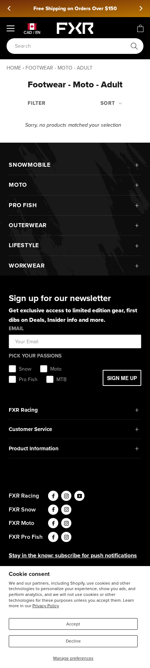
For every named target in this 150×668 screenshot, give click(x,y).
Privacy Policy (45, 605)
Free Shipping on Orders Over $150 (75, 8)
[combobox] (71, 46)
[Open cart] (140, 28)
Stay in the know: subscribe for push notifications (73, 555)
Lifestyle (24, 245)
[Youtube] (79, 496)
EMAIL (16, 328)
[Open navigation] (11, 28)
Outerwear (28, 225)
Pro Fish (23, 205)
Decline (73, 641)
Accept (73, 624)
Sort (108, 103)
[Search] (134, 46)
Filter (37, 103)
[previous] (9, 8)
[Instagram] (66, 496)
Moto (18, 185)
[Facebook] (53, 496)
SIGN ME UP (122, 378)
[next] (140, 8)
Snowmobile (30, 165)
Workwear (26, 265)
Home (14, 68)
